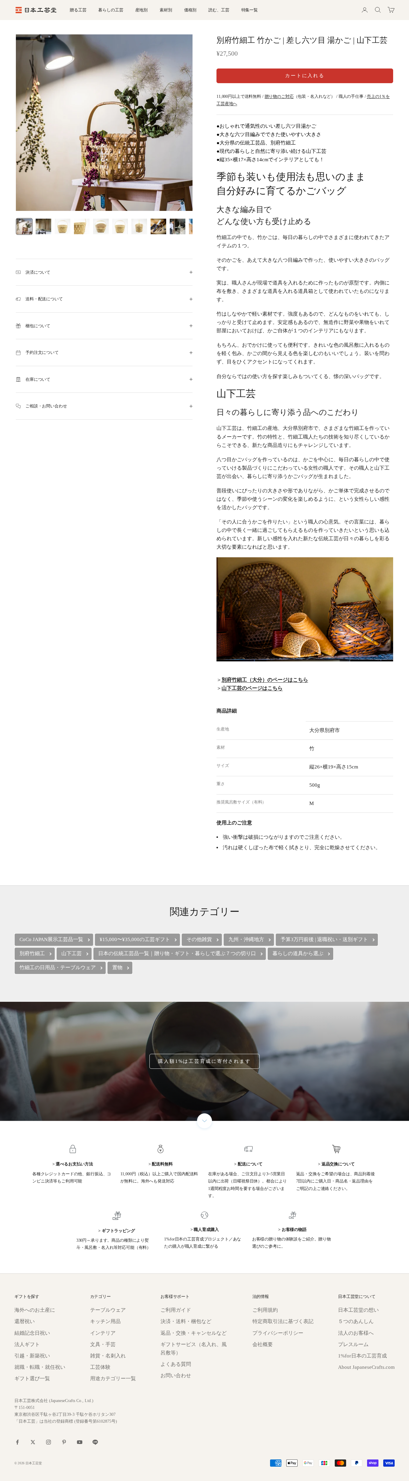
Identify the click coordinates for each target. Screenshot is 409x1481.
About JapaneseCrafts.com (366, 1367)
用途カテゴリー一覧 (113, 1378)
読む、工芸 (218, 9)
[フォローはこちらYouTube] (80, 1442)
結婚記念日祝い (32, 1333)
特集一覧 (249, 9)
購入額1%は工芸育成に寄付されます (204, 1061)
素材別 (166, 9)
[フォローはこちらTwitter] (33, 1442)
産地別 (141, 9)
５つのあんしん (356, 1321)
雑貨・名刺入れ (108, 1356)
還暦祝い (24, 1321)
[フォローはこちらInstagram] (48, 1442)
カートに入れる (305, 75)
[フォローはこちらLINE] (95, 1442)
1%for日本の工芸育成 (362, 1356)
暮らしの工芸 (110, 9)
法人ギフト (27, 1344)
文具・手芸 (103, 1344)
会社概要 (262, 1344)
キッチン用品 (105, 1321)
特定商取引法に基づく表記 (282, 1321)
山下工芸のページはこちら (252, 688)
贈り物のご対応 (279, 96)
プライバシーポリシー (277, 1333)
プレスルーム (353, 1344)
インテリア (103, 1333)
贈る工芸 (78, 9)
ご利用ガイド (175, 1310)
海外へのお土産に (34, 1310)
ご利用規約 (265, 1310)
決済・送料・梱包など (185, 1321)
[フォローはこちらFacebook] (17, 1442)
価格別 (190, 9)
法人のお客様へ (356, 1333)
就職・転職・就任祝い (39, 1367)
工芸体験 (100, 1367)
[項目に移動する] (24, 226)
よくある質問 (175, 1364)
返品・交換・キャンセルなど (193, 1333)
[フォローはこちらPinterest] (64, 1442)
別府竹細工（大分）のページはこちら (265, 680)
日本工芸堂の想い (358, 1310)
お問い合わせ (175, 1375)
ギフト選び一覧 (32, 1378)
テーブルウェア (108, 1310)
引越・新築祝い (32, 1356)
